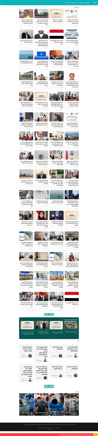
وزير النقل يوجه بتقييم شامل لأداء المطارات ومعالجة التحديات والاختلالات (41, 181)
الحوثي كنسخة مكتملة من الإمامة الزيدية (57, 367)
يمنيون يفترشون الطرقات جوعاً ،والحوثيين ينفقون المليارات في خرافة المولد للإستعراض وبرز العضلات (26, 371)
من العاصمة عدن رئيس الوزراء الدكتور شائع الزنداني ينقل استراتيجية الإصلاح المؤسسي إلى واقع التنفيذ (41, 370)
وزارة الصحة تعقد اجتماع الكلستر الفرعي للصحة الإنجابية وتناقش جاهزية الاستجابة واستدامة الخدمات (57, 305)
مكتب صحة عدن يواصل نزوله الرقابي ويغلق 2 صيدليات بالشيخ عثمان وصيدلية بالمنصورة (57, 124)
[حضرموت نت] (95, 2)
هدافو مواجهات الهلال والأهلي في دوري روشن (71, 413)
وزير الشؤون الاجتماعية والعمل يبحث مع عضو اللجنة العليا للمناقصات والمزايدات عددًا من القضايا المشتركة (72, 203)
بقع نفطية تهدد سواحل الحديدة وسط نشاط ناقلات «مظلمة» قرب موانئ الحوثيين (27, 243)
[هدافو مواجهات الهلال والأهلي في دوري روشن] (71, 404)
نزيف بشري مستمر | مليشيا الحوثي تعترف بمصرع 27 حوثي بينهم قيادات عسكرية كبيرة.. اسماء (42, 22)
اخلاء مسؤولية (47, 427)
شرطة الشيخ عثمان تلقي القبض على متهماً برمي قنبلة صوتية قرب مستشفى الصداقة (42, 162)
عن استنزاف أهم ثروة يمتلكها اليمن (72, 367)
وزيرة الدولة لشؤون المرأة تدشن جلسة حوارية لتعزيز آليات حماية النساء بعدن (42, 264)
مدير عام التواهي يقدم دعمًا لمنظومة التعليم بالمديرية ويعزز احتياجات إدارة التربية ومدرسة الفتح (27, 203)
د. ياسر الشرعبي (39, 378)
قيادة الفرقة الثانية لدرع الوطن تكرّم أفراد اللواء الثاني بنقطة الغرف (27, 83)
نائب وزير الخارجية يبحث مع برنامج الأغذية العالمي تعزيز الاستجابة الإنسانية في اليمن (26, 264)
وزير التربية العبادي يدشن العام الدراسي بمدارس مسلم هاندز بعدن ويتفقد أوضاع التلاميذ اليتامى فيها (72, 63)
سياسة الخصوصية (52, 427)
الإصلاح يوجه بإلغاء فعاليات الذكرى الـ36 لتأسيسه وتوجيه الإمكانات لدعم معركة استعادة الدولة (42, 63)
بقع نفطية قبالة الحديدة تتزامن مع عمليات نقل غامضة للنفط (57, 263)
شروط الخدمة (43, 427)
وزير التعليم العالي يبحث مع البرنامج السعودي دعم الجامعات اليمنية (57, 332)
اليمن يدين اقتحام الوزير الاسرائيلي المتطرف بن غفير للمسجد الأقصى (56, 41)
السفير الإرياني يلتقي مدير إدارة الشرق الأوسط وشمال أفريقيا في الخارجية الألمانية (41, 304)
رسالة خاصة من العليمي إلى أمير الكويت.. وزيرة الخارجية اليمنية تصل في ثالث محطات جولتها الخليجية (42, 224)
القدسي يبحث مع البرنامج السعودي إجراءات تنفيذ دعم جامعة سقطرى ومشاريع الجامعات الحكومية (42, 332)
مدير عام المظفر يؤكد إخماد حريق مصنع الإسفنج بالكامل (26, 41)
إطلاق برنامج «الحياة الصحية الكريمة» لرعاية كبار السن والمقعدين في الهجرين (73, 104)
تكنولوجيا (72, 2)
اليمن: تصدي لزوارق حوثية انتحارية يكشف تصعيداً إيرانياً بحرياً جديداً (26, 61)
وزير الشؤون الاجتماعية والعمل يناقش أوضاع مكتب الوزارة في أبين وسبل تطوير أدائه (27, 124)
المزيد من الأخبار (49, 314)
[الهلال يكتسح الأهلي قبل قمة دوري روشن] (26, 404)
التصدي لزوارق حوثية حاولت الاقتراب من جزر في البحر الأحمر (57, 201)
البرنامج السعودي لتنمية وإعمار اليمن (69, 319)
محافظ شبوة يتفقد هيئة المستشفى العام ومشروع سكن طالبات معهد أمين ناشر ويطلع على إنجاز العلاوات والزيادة (27, 333)
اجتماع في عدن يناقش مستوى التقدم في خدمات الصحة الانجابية (56, 243)
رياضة (77, 2)
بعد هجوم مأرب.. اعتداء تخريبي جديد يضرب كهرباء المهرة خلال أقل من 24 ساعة (27, 181)
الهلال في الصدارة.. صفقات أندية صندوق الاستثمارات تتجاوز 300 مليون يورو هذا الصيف (56, 412)
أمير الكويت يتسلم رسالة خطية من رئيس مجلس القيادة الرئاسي (42, 123)
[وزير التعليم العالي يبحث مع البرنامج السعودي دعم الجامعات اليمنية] (56, 325)
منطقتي (67, 2)
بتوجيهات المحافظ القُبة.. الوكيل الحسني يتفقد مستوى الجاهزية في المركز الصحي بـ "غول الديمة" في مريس (41, 284)
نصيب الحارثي (69, 356)
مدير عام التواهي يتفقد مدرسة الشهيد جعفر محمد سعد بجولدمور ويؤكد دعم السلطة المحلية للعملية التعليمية (56, 182)
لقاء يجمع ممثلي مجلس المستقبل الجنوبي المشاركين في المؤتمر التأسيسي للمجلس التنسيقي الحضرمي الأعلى (72, 182)
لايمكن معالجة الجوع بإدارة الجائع (57, 348)
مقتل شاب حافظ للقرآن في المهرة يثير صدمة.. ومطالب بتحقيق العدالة (42, 243)
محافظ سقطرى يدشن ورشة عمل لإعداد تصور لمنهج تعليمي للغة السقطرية (72, 223)
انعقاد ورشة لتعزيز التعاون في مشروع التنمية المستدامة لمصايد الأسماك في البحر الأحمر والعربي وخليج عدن (26, 284)
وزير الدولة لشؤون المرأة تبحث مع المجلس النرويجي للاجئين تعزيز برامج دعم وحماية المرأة (56, 143)
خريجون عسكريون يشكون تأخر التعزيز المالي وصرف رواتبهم (42, 201)
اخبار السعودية (81, 2)
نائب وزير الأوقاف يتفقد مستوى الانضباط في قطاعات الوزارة (26, 162)
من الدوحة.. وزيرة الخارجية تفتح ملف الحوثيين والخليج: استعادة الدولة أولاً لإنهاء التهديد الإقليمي (72, 264)
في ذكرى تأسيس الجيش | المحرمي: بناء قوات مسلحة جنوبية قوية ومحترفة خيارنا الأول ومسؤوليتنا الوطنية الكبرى (41, 42)
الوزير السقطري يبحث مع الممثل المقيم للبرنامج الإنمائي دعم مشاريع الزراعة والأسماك (57, 62)
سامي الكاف (54, 356)
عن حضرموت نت (57, 427)
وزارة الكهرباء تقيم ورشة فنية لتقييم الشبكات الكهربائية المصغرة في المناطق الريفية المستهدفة (72, 284)
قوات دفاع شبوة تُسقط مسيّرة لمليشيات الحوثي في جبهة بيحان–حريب (26, 304)
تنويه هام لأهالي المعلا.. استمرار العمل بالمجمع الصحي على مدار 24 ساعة (72, 41)
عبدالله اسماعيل (54, 375)
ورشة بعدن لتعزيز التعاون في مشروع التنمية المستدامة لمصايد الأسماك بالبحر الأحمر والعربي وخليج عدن (72, 244)
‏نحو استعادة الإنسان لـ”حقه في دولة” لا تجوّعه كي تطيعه (27, 349)
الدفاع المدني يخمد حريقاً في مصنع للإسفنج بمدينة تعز (57, 20)
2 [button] (48, 417)
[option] (70, 327)
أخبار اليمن (87, 2)
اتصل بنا (39, 427)
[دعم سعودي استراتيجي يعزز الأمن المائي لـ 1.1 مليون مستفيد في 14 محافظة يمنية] (70, 325)
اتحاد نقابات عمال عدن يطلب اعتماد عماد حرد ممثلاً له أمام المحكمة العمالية (72, 21)
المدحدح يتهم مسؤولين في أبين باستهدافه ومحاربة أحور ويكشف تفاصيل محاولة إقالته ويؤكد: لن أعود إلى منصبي (72, 84)
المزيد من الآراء (49, 386)
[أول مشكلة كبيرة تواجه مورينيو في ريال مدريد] (41, 404)
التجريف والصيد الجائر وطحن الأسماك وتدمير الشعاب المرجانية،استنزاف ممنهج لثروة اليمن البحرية (41, 351)
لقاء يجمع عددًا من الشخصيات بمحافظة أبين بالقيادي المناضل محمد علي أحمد (27, 223)
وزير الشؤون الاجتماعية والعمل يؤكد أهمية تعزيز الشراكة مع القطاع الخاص (57, 223)
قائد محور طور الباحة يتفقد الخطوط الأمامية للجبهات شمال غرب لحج (42, 83)
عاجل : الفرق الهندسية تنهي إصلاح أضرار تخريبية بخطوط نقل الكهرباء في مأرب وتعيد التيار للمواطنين (57, 284)
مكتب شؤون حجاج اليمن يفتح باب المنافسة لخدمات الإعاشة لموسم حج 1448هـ (72, 124)
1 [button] (49, 417)
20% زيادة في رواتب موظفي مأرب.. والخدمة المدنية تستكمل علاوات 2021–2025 (72, 162)
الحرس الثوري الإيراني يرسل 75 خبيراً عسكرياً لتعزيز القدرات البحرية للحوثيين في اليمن (26, 143)
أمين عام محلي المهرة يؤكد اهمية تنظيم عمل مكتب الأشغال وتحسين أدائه (41, 104)
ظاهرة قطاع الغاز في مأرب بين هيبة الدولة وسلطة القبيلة (73, 349)
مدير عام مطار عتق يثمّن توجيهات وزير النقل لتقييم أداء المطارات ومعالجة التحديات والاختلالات (26, 104)
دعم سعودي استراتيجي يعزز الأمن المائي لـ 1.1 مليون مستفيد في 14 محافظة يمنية (71, 332)
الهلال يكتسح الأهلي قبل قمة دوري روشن (27, 413)
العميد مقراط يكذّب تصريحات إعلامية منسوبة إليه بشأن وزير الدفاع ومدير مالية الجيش (27, 21)
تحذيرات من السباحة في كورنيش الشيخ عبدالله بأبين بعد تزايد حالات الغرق (72, 143)
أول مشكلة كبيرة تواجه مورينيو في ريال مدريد (42, 413)
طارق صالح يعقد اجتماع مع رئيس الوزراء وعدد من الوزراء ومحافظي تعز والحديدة (41, 143)
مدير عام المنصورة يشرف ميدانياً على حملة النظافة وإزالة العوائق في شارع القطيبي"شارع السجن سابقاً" (57, 105)
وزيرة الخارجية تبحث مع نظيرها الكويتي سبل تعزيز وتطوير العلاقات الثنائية (57, 162)
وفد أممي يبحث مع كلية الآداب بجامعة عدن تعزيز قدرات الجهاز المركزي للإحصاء (57, 83)
